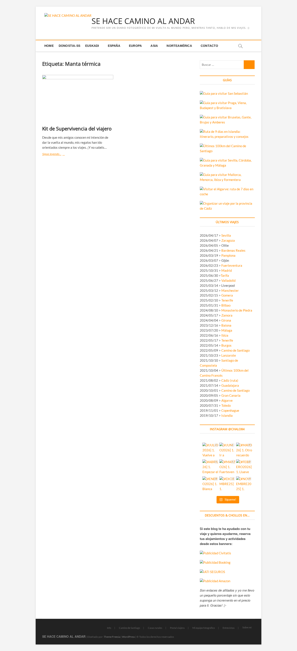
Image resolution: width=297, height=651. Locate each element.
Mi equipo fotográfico (203, 627)
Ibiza (224, 335)
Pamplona (228, 255)
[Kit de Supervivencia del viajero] (77, 98)
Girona (226, 320)
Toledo (226, 405)
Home (49, 45)
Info (109, 627)
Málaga (226, 330)
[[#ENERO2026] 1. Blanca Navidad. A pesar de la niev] (210, 484)
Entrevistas (229, 627)
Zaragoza (228, 240)
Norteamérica (179, 45)
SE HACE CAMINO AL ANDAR (143, 21)
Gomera (227, 295)
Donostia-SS (69, 45)
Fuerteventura (231, 265)
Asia (154, 45)
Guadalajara (230, 385)
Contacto (209, 45)
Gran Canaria (230, 395)
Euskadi (92, 45)
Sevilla (226, 235)
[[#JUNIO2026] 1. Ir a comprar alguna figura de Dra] (227, 451)
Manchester (230, 290)
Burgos (226, 345)
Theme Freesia (112, 636)
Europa (135, 45)
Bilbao (225, 305)
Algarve (227, 400)
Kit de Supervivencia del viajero (77, 128)
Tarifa (225, 275)
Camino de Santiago (235, 350)
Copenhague (230, 410)
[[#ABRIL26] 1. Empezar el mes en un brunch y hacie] (210, 467)
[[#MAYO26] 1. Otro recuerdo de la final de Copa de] (244, 451)
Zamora (226, 315)
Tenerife (227, 300)
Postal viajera (177, 627)
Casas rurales (155, 627)
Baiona (226, 325)
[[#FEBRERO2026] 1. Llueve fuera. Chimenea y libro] (244, 467)
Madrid (226, 270)
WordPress (128, 636)
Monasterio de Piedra (236, 310)
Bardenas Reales (233, 250)
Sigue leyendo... (60, 154)
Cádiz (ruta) (229, 380)
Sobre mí (247, 627)
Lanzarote (228, 355)
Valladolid (228, 280)
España (114, 45)
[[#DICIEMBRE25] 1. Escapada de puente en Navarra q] (227, 484)
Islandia (227, 415)
